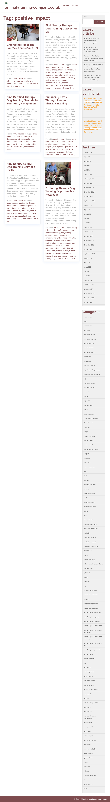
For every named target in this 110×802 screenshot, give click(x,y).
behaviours (11, 203)
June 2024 (87, 267)
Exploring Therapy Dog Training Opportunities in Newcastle (61, 191)
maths (86, 555)
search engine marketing (92, 621)
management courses (91, 529)
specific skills (24, 216)
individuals (67, 75)
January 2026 (88, 183)
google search (88, 445)
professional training (20, 213)
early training (66, 233)
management (88, 520)
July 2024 (87, 262)
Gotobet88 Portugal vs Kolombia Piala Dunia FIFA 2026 (93, 101)
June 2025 (87, 214)
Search (85, 17)
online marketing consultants (93, 564)
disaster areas (12, 139)
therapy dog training (53, 88)
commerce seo (89, 348)
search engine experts (91, 617)
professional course (90, 590)
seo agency (87, 667)
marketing (87, 533)
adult (85, 321)
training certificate (90, 775)
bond (54, 67)
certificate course (89, 334)
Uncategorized (20, 78)
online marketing (89, 559)
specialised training (67, 85)
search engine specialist (92, 650)
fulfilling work (62, 238)
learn (85, 476)
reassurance (62, 80)
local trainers (25, 208)
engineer (87, 401)
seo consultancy (89, 681)
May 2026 (87, 165)
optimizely (87, 573)
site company (88, 753)
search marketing (89, 658)
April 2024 (87, 276)
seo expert (87, 694)
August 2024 (88, 258)
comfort (66, 67)
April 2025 (87, 223)
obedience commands (21, 144)
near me (29, 142)
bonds (16, 83)
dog (85, 379)
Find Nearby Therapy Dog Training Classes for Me (61, 28)
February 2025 (89, 232)
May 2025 (87, 218)
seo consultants (89, 685)
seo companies (89, 672)
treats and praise (68, 258)
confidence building (52, 233)
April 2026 (87, 170)
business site (88, 326)
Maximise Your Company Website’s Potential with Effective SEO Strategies (92, 78)
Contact (75, 6)
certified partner (89, 343)
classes (60, 67)
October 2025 (88, 196)
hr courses (87, 462)
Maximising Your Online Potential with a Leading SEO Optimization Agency (93, 58)
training (72, 154)
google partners (89, 440)
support (9, 149)
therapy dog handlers (53, 253)
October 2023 (88, 302)
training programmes (53, 258)
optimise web (88, 568)
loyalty (29, 83)
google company (89, 436)
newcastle (71, 238)
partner (86, 577)
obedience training (68, 78)
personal (86, 581)
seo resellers (88, 711)
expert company (89, 414)
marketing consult (90, 542)
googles (86, 454)
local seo (87, 498)
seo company (88, 676)
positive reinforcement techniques (58, 243)
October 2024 (88, 249)
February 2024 (89, 285)
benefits (10, 83)
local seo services (90, 506)
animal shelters (26, 81)
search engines (89, 654)
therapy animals (62, 154)
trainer (86, 762)
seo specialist (88, 727)
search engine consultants (92, 612)
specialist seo (88, 758)
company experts (89, 352)
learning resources (90, 484)
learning (86, 480)
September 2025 (89, 201)
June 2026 (87, 161)
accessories (88, 317)
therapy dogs (22, 218)
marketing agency (90, 537)
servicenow (87, 744)
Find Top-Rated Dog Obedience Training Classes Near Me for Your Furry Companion (93, 127)
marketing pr (88, 551)
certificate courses (90, 339)
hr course (87, 458)
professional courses (91, 595)
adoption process (13, 81)
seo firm (86, 698)
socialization (29, 147)
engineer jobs (88, 405)
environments (12, 142)
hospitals (58, 75)
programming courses (91, 608)
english (86, 409)
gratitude (22, 83)
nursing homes (54, 78)
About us (66, 6)
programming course (91, 603)
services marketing (90, 749)
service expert (88, 736)
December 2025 (89, 187)
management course (91, 524)
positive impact (51, 80)
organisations (24, 211)
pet (85, 586)
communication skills (65, 142)
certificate (87, 330)
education (87, 392)
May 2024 (87, 271)
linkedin (86, 489)
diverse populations (25, 139)
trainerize (87, 766)
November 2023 (89, 298)
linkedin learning (89, 493)
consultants (87, 361)
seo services (88, 722)
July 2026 (87, 157)
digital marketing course (92, 370)
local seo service (89, 502)
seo (85, 663)
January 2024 (88, 289)
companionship (51, 70)
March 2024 (88, 280)
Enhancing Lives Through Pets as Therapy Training (56, 100)
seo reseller (88, 707)
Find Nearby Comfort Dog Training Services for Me (21, 167)
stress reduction (65, 152)
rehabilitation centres (53, 83)
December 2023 (89, 293)
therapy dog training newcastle (63, 256)
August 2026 (88, 152)
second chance (18, 86)
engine (86, 396)
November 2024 (89, 245)
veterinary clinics (67, 88)
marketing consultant (91, 546)
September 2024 (89, 254)
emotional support (61, 72)
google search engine (91, 449)
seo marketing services (91, 703)
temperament (50, 154)
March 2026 (88, 174)
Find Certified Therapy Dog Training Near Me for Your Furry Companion (23, 100)
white (85, 789)
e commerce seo (89, 383)
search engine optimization (93, 626)
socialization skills (52, 85)
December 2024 (89, 240)
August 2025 (88, 205)
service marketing (90, 740)
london (86, 511)
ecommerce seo (89, 387)
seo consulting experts (91, 689)
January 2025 (88, 236)
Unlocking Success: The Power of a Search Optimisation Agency (92, 41)
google (86, 431)
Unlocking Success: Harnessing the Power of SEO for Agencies (92, 49)
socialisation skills (52, 248)
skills (21, 147)
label (85, 471)
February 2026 (89, 179)
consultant (87, 356)
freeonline (87, 427)
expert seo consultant (91, 418)
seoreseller (87, 731)
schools (65, 83)
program (86, 599)
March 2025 (88, 227)
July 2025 (87, 210)
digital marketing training (92, 374)
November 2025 (89, 192)
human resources (89, 467)
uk (84, 780)
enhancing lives (66, 144)
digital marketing (89, 365)
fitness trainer (88, 423)
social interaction (51, 152)
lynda (85, 515)
